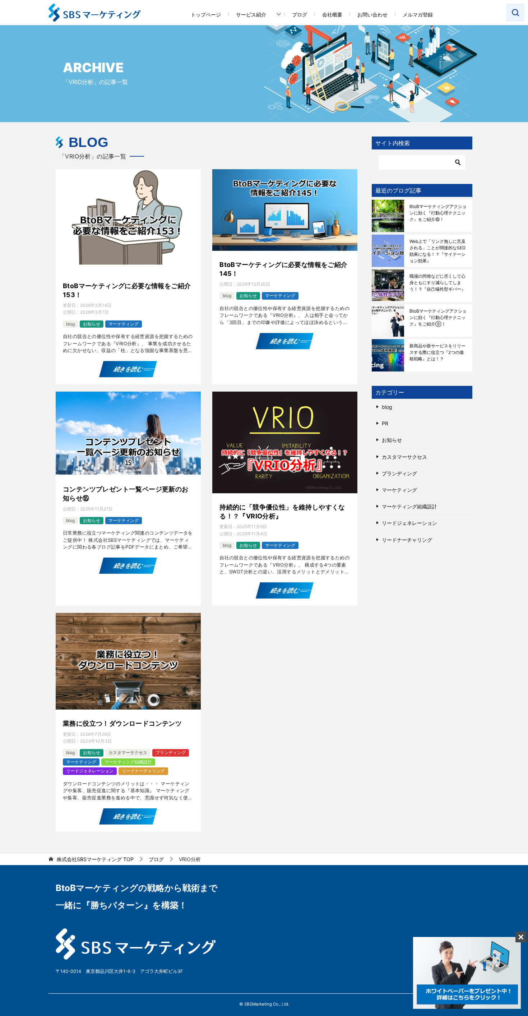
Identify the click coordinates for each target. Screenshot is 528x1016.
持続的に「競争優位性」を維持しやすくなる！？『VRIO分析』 (282, 511)
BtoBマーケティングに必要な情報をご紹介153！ (127, 290)
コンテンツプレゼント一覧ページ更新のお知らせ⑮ (126, 493)
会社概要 (332, 14)
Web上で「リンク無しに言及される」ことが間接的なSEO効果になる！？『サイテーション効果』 (437, 251)
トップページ (206, 14)
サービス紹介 (251, 14)
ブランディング (171, 752)
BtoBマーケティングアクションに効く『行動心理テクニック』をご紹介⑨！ (438, 317)
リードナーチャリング (143, 770)
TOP (95, 859)
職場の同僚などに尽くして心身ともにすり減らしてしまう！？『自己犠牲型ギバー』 (437, 282)
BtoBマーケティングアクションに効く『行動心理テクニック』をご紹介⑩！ (438, 213)
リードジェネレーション (90, 770)
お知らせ (91, 324)
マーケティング (123, 324)
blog (70, 324)
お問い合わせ (372, 14)
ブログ (299, 14)
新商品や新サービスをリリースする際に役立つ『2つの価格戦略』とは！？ (437, 352)
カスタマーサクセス (127, 752)
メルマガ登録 (418, 14)
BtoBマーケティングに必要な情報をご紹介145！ (283, 269)
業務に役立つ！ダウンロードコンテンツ (122, 723)
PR (385, 423)
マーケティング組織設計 (128, 762)
